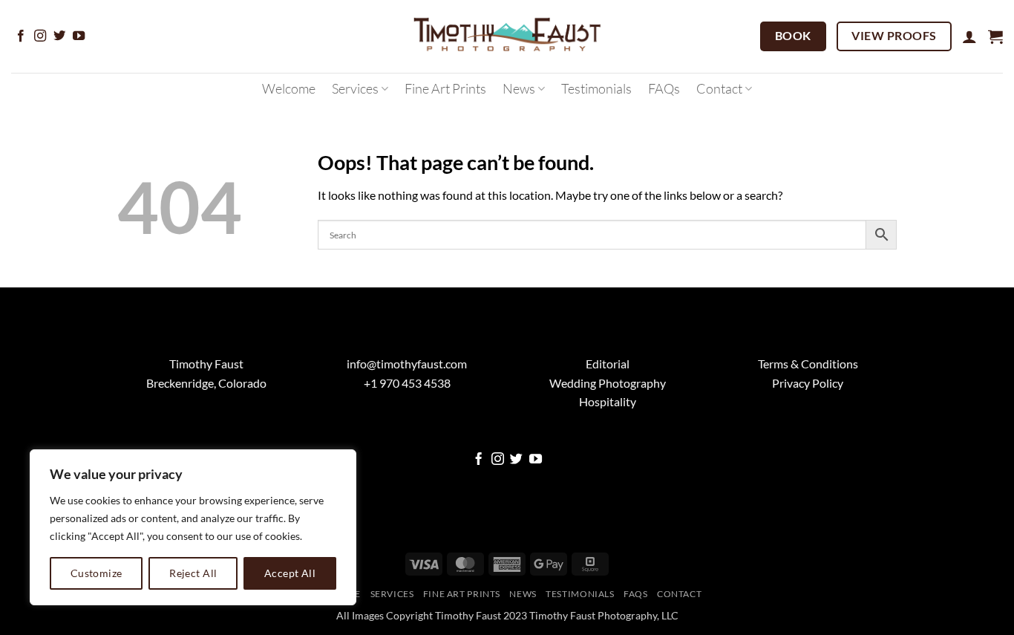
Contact (719, 88)
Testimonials (596, 88)
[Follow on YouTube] (79, 36)
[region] (193, 527)
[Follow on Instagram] (40, 36)
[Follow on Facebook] (21, 36)
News (519, 88)
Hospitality (607, 401)
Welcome (288, 88)
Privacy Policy (807, 383)
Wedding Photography (607, 383)
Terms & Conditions (808, 363)
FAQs (664, 88)
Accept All (289, 573)
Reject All (193, 573)
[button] (969, 36)
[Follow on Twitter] (59, 36)
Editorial (607, 363)
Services (355, 88)
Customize (96, 573)
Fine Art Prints (445, 88)
